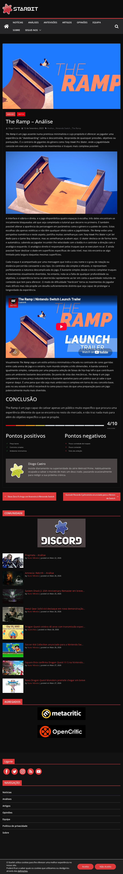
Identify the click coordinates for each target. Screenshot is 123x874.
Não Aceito (105, 866)
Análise (50, 128)
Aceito (85, 866)
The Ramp (76, 128)
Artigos (67, 22)
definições (23, 871)
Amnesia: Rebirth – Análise (39, 572)
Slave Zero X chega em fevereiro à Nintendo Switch (31, 496)
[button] (39, 30)
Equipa (97, 22)
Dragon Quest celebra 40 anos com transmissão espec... (55, 626)
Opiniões (82, 22)
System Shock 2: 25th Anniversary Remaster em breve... (55, 590)
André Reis (32, 629)
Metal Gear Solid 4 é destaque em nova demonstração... (55, 608)
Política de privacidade (15, 825)
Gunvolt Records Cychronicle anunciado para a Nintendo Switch (90, 496)
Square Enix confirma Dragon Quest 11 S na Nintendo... (55, 662)
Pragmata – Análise (35, 555)
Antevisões (50, 22)
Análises (33, 22)
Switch (21, 114)
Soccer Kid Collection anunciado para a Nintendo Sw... (54, 644)
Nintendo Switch (63, 128)
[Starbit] (6, 26)
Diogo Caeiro (14, 128)
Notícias (18, 22)
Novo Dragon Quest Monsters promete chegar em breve (55, 680)
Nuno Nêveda (33, 558)
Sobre (16, 30)
